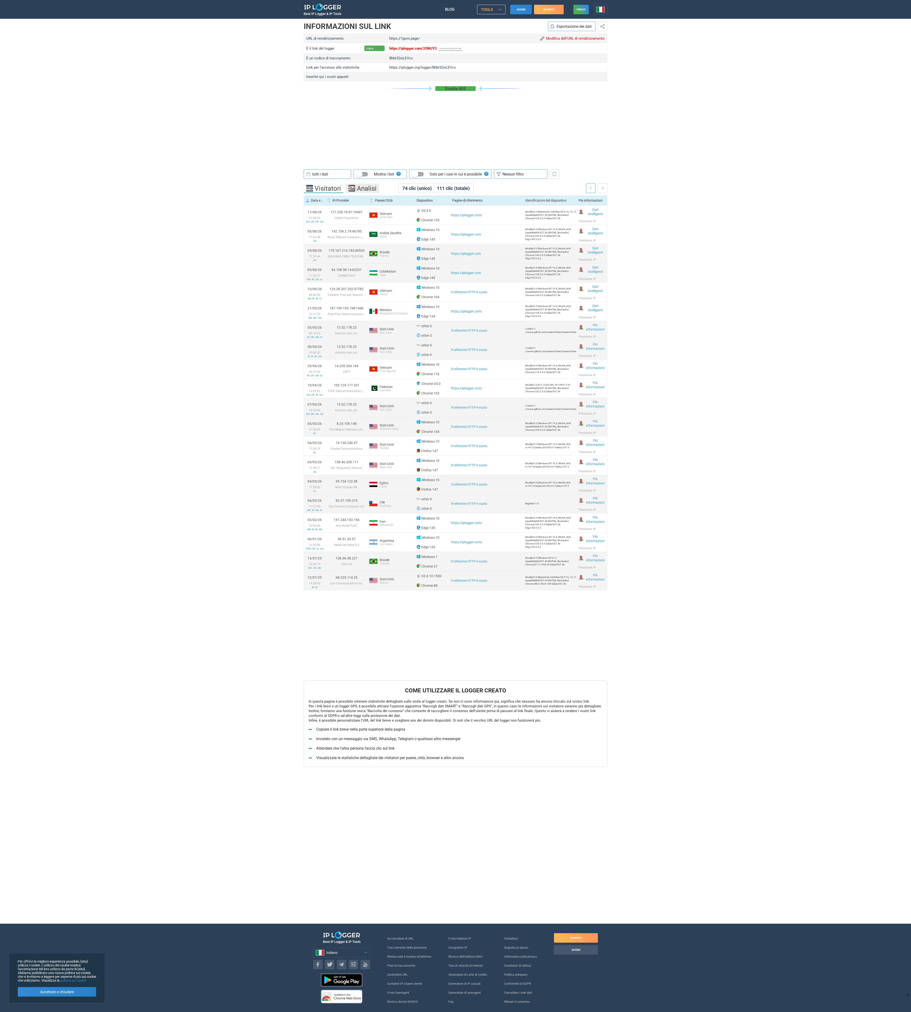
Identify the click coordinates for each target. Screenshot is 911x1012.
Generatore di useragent (464, 992)
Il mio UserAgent (398, 992)
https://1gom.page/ (404, 38)
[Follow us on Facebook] (318, 964)
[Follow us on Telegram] (341, 964)
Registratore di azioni (602, 26)
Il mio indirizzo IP (459, 938)
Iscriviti (548, 9)
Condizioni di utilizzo (517, 965)
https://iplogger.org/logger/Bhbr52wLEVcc (422, 67)
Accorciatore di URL (400, 938)
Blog (450, 9)
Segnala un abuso (516, 947)
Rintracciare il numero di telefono (409, 956)
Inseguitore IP (457, 947)
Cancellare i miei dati (518, 992)
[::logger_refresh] (554, 174)
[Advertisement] (455, 126)
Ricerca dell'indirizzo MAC (465, 956)
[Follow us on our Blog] (353, 964)
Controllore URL (397, 974)
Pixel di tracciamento (401, 965)
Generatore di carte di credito (467, 974)
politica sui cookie (73, 980)
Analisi (366, 188)
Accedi (521, 9)
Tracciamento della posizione (407, 947)
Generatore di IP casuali (464, 983)
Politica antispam (515, 974)
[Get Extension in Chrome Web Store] (341, 996)
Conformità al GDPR (517, 983)
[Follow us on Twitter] (330, 964)
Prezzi (581, 9)
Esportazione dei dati (574, 26)
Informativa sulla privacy (520, 956)
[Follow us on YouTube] (365, 964)
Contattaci (511, 938)
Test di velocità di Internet (465, 965)
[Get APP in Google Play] (341, 980)
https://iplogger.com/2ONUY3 (413, 48)
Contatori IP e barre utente (404, 983)
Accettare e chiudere (57, 992)
